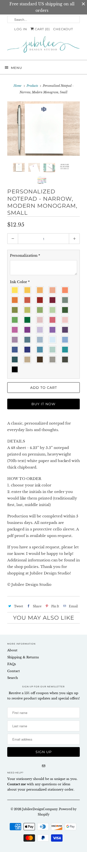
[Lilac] (40, 330)
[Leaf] (27, 320)
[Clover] (40, 310)
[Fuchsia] (15, 330)
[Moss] (15, 310)
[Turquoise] (15, 359)
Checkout (63, 29)
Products (32, 86)
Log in (20, 29)
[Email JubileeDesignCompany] (43, 766)
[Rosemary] (65, 300)
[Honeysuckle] (53, 320)
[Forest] (65, 310)
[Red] (40, 300)
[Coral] (53, 290)
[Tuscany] (27, 300)
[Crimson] (53, 300)
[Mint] (53, 310)
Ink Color (20, 282)
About (12, 650)
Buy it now (43, 404)
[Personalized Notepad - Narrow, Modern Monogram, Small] (43, 128)
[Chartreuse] (27, 310)
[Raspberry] (27, 330)
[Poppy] (40, 290)
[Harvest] (15, 300)
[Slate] (65, 359)
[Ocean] (15, 349)
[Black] (15, 369)
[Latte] (27, 359)
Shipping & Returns (23, 657)
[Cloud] (40, 340)
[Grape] (53, 330)
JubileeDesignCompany (40, 809)
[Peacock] (65, 349)
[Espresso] (40, 359)
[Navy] (27, 349)
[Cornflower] (65, 340)
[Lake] (40, 349)
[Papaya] (65, 290)
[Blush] (65, 320)
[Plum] (65, 330)
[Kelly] (15, 320)
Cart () (42, 29)
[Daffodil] (15, 290)
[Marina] (27, 340)
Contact (13, 671)
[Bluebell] (53, 340)
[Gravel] (53, 359)
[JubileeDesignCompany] (43, 46)
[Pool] (53, 349)
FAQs (11, 664)
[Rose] (40, 320)
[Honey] (27, 290)
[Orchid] (15, 340)
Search (12, 678)
